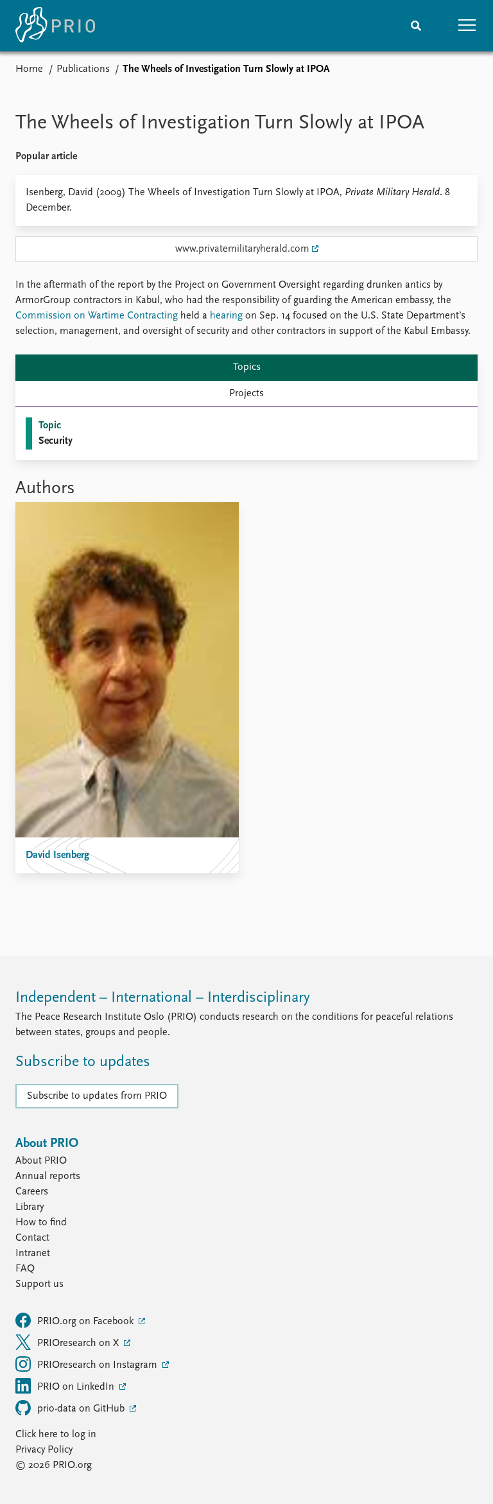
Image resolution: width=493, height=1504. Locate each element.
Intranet (32, 1253)
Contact (32, 1238)
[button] (467, 25)
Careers (31, 1192)
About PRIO (41, 1161)
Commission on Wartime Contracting (96, 316)
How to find (41, 1223)
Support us (39, 1284)
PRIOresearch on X (79, 1343)
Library (29, 1207)
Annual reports (47, 1176)
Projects (246, 394)
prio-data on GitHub (82, 1409)
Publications (83, 69)
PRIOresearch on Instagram (98, 1365)
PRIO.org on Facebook (86, 1321)
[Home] (55, 26)
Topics (247, 367)
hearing (226, 316)
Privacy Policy (44, 1450)
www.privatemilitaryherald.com (242, 249)
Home (29, 69)
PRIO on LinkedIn (77, 1387)
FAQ (25, 1269)
